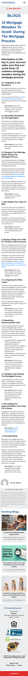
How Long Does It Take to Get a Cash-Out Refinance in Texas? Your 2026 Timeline (14, 564)
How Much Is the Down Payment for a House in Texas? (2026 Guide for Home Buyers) (14, 595)
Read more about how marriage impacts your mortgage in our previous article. (13, 176)
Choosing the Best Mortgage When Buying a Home (14, 533)
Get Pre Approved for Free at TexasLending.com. (11, 429)
